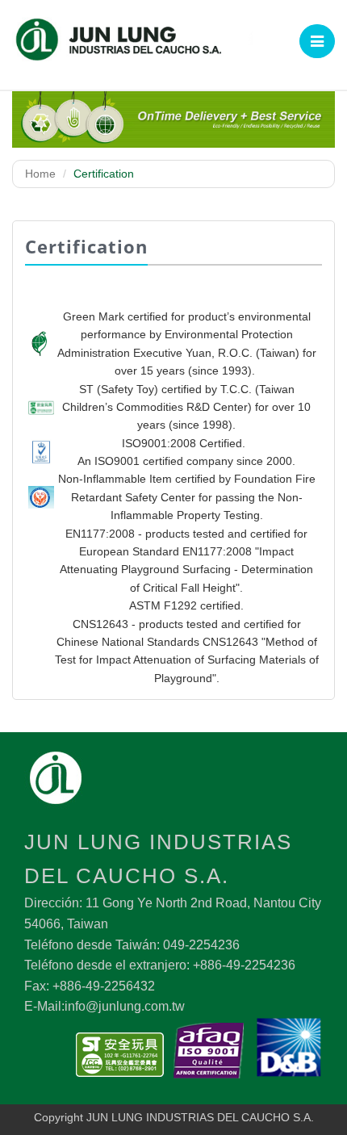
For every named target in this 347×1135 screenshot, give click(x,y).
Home (40, 173)
